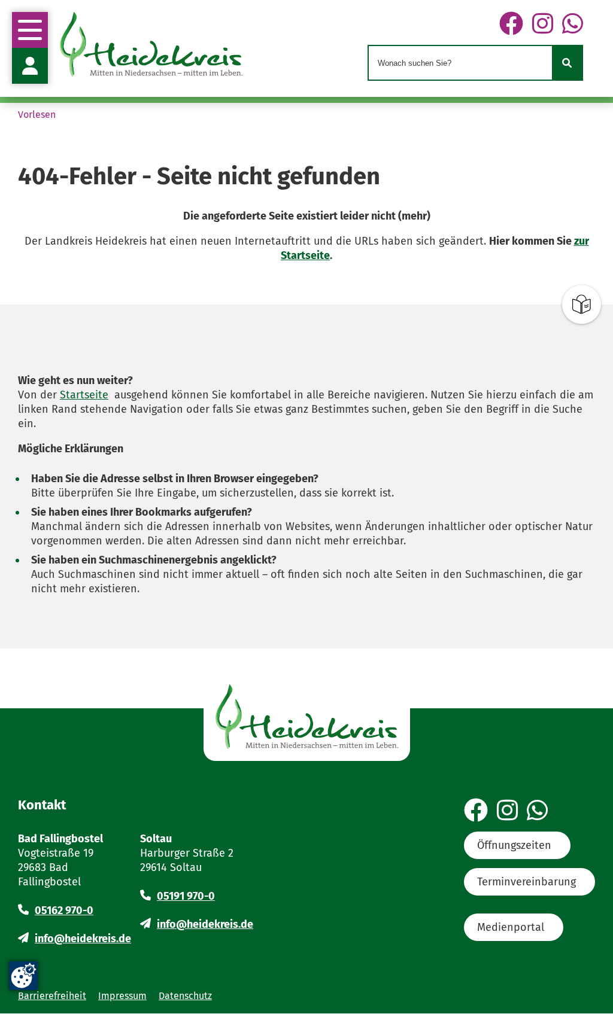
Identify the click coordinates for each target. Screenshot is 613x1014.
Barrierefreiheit (52, 995)
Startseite (84, 394)
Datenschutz (185, 995)
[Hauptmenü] (30, 30)
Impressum (122, 995)
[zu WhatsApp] (572, 24)
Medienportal (510, 927)
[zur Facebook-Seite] (511, 24)
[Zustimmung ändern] (23, 975)
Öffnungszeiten (514, 845)
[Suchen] (567, 63)
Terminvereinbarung (526, 881)
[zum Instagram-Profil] (542, 24)
